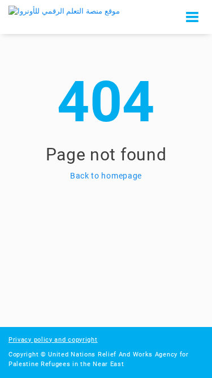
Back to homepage (106, 175)
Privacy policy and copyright (53, 339)
